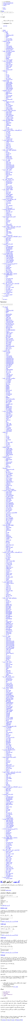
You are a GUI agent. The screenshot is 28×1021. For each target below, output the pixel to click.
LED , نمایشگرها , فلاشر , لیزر (9, 149)
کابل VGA (8, 743)
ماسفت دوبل (8, 342)
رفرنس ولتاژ (8, 343)
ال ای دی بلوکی (9, 626)
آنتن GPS (8, 716)
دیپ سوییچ (8, 170)
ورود (4, 7)
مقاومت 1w (8, 53)
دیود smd (7, 75)
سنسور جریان (9, 479)
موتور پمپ (8, 650)
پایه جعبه (8, 784)
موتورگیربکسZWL (10, 648)
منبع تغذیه (8, 221)
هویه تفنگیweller (9, 256)
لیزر (6, 619)
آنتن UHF (8, 715)
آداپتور (7, 217)
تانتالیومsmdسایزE (9, 363)
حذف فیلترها (8, 890)
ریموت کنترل (8, 237)
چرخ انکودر (8, 476)
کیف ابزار (8, 569)
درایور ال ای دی (9, 630)
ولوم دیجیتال (8, 336)
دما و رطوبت (8, 522)
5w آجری (8, 56)
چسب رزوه (8, 870)
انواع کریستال (9, 271)
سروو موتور (8, 163)
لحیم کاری (8, 131)
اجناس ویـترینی (9, 294)
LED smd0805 (9, 613)
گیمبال (7, 68)
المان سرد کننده (9, 547)
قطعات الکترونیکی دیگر (8, 120)
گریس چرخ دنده (9, 867)
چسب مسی (8, 290)
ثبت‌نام (4, 8)
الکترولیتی (8, 42)
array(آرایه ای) (9, 390)
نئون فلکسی (8, 622)
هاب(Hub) (8, 250)
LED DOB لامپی (9, 623)
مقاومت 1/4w (9, 52)
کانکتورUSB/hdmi (9, 702)
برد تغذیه (7, 769)
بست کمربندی (9, 183)
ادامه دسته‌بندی (9, 39)
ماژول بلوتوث (9, 114)
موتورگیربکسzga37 (10, 167)
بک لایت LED (8, 214)
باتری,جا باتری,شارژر (7, 140)
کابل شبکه (8, 741)
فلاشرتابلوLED (9, 616)
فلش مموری (8, 802)
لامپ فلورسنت (9, 211)
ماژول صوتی (8, 507)
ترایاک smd (8, 466)
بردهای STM (8, 516)
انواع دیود (8, 266)
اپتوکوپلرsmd (8, 536)
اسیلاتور (7, 123)
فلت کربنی (8, 738)
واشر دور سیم (9, 185)
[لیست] (1, 899)
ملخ (6, 421)
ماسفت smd (8, 96)
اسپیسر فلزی (9, 180)
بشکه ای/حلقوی (9, 83)
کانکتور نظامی (9, 711)
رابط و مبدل (8, 739)
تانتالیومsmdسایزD (10, 362)
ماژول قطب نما (9, 116)
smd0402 (8, 397)
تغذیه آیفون (8, 767)
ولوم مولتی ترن (9, 403)
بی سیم (7, 241)
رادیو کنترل (8, 419)
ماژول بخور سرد (9, 517)
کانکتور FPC (8, 708)
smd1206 (8, 386)
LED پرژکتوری (9, 621)
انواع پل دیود (8, 269)
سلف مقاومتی (9, 81)
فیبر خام (7, 575)
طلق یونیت (8, 848)
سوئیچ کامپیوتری (9, 817)
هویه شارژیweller (9, 257)
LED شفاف (8, 606)
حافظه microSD (9, 804)
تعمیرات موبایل (9, 580)
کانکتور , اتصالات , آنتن (8, 189)
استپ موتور (8, 162)
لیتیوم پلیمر (8, 594)
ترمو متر (7, 578)
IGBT (7, 94)
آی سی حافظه (9, 320)
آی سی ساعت (9, 341)
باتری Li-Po (8, 63)
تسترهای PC (8, 816)
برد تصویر (8, 212)
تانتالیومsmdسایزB (9, 359)
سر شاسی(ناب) (9, 673)
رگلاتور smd (8, 317)
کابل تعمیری (8, 746)
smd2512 (8, 389)
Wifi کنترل (8, 238)
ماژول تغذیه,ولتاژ (9, 506)
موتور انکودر (8, 649)
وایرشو (7, 720)
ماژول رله (8, 511)
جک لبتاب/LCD (9, 703)
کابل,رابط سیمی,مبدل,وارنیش (9, 199)
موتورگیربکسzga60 (10, 645)
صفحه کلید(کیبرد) (9, 246)
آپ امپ (7, 331)
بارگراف (7, 154)
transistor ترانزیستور (7, 90)
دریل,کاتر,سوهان (9, 567)
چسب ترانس (8, 869)
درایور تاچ (5, 299)
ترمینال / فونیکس (9, 697)
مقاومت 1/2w (9, 409)
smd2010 (8, 387)
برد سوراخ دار (9, 570)
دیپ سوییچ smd (9, 172)
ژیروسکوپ (8, 484)
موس (7, 245)
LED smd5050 (9, 629)
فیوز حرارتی (8, 539)
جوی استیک (8, 671)
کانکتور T (8, 426)
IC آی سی (5, 31)
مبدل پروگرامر (9, 573)
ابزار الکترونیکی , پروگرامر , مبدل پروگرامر (12, 130)
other (7, 32)
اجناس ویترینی (6, 293)
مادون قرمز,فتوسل (10, 101)
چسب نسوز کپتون (10, 868)
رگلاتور (7, 33)
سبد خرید (5, 25)
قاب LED (8, 617)
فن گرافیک (8, 658)
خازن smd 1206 (9, 47)
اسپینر (7, 422)
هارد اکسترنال (9, 812)
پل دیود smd (8, 78)
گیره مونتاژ (8, 565)
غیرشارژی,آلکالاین (10, 141)
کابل (7, 204)
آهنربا (7, 783)
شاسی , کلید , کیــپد (7, 169)
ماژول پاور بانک (9, 520)
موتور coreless (9, 431)
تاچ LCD (7, 152)
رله (6, 126)
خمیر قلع (8, 864)
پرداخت (4, 5)
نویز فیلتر (8, 770)
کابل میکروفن (9, 747)
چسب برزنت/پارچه (10, 287)
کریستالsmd (8, 122)
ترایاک (7, 98)
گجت (7, 230)
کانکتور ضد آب (9, 721)
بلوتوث (7, 807)
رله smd (7, 127)
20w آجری (8, 402)
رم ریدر (7, 805)
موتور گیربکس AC (10, 653)
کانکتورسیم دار (9, 707)
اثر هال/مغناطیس (9, 481)
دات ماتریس (8, 153)
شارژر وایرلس (9, 595)
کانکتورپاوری (8, 195)
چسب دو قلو (8, 859)
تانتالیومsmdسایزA (10, 48)
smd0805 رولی (9, 407)
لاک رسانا (8, 872)
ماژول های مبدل (9, 505)
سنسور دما (8, 104)
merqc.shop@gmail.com (8, 2)
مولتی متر (8, 132)
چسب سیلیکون (9, 862)
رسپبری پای (8, 513)
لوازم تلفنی (8, 231)
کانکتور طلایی (9, 424)
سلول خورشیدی (9, 590)
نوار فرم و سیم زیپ (10, 737)
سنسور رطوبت (9, 107)
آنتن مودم (8, 712)
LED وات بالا (8, 609)
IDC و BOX (8, 701)
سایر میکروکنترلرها (10, 323)
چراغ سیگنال (8, 632)
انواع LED (8, 268)
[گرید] (2, 899)
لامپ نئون (8, 628)
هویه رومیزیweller (10, 260)
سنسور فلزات (9, 480)
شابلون (7, 579)
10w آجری (8, 57)
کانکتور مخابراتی (9, 717)
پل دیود (7, 74)
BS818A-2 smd (4, 908)
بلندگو (7, 276)
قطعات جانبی (9, 232)
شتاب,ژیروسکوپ (9, 117)
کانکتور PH (8, 724)
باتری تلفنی (8, 145)
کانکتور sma (8, 700)
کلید (6, 177)
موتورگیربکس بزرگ (10, 647)
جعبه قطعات (8, 568)
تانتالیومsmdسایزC (9, 360)
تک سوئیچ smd (9, 174)
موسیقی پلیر (8, 279)
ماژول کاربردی (9, 508)
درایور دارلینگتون (9, 332)
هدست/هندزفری (9, 278)
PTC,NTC (8, 542)
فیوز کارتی (8, 548)
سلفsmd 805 (9, 84)
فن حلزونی (8, 655)
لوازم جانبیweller (9, 261)
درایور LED (8, 344)
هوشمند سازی (9, 111)
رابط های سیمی (9, 205)
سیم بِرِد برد (8, 203)
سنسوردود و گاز (9, 105)
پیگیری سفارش (6, 4)
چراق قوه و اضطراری (10, 227)
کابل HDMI (8, 742)
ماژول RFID (8, 499)
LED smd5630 (9, 618)
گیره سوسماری (9, 706)
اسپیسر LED (8, 633)
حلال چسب (8, 874)
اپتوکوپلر (7, 534)
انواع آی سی (8, 264)
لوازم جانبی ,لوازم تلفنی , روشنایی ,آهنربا (12, 226)
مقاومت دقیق (9, 401)
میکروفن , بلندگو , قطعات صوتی (10, 273)
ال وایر (7, 634)
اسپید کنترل (8, 67)
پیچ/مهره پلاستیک (9, 685)
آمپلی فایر (8, 328)
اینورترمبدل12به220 (10, 765)
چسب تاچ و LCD (9, 873)
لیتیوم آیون (8, 143)
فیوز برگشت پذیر (9, 550)
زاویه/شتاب (8, 482)
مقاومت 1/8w (9, 408)
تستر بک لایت (8, 215)
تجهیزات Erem (9, 827)
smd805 (7, 58)
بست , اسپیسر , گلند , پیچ (8, 179)
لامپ (7, 234)
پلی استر (7, 43)
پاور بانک (7, 596)
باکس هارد (8, 815)
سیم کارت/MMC (9, 710)
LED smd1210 (9, 611)
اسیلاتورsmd (8, 125)
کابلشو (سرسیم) (9, 718)
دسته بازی (8, 809)
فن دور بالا (8, 660)
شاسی (7, 175)
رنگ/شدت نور (9, 106)
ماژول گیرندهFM (9, 502)
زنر (6, 73)
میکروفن (8, 846)
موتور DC (8, 161)
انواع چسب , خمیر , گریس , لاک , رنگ (11, 283)
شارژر (7, 593)
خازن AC (8, 373)
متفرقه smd (8, 318)
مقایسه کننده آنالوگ (10, 346)
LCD (7, 151)
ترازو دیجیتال (8, 229)
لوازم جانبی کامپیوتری (8, 243)
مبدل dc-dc (8, 220)
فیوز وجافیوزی (9, 537)
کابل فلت (8, 736)
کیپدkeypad (8, 670)
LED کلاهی (8, 607)
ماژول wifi (8, 501)
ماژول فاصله (8, 112)
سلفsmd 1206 (9, 85)
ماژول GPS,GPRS (10, 115)
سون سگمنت (9, 156)
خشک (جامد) (8, 365)
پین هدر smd (8, 192)
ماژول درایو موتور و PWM (11, 512)
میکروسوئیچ (8, 675)
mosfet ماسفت (9, 93)
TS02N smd (3, 937)
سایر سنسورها (9, 485)
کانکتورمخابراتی (9, 194)
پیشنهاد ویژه (5, 295)
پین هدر (7, 190)
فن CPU (7, 659)
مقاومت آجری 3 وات (10, 398)
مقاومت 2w (8, 54)
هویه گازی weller (9, 258)
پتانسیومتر (8, 392)
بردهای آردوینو (9, 510)
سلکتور (7, 674)
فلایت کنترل (8, 423)
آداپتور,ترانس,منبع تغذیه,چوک (9, 216)
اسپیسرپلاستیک (9, 182)
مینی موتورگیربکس (10, 164)
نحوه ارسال (5, 993)
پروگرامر (8, 572)
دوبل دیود (8, 443)
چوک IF (7, 455)
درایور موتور (8, 334)
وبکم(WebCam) (9, 247)
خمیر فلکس (8, 866)
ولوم (7, 396)
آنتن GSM (8, 713)
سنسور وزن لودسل (10, 489)
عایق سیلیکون (9, 574)
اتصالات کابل (8, 744)
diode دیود (5, 70)
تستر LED (8, 615)
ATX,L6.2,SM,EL (9, 196)
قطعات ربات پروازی (7, 60)
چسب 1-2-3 (8, 861)
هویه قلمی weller (9, 255)
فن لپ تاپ (8, 656)
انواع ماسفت (8, 267)
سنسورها (5, 100)
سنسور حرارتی (9, 478)
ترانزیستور (8, 91)
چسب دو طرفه (9, 284)
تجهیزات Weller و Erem (8, 253)
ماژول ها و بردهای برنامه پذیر (9, 110)
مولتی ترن (8, 395)
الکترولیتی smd (9, 364)
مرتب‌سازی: (3, 900)
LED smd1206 (9, 612)
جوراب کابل (8, 734)
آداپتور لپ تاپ (9, 768)
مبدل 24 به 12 (9, 780)
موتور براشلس (9, 65)
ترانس (7, 219)
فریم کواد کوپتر (9, 62)
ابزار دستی (8, 133)
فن (6, 654)
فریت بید (8, 543)
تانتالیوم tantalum (9, 369)
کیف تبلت (8, 810)
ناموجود (2, 965)
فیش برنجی (8, 705)
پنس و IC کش (9, 563)
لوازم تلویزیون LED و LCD (9, 209)
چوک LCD (8, 210)
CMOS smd (8, 315)
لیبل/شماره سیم (9, 686)
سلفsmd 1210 (9, 86)
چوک (7, 222)
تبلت (7, 811)
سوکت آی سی (9, 38)
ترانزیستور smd (9, 95)
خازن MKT (8, 377)
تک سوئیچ (8, 173)
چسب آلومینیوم (9, 289)
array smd (8, 391)
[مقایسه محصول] (1, 920)
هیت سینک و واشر (10, 544)
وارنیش (7, 206)
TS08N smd (3, 924)
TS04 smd (3, 955)
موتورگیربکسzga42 (10, 644)
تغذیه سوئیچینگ (9, 327)
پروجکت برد (8, 135)
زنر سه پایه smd (9, 442)
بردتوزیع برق (8, 427)
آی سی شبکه (8, 348)
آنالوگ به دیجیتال (9, 338)
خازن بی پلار (8, 372)
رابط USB (8, 337)
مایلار (7, 368)
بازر (6, 277)
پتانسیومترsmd (9, 394)
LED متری (8, 610)
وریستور (7, 541)
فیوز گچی (8, 549)
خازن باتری (8, 370)
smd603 (7, 405)
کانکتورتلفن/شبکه (9, 698)
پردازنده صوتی (9, 326)
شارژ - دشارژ (8, 521)
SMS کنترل (8, 240)
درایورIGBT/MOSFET (10, 329)
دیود (6, 72)
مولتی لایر (8, 367)
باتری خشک (8, 147)
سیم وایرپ (8, 201)
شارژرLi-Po (8, 428)
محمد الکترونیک (6, 991)
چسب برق (8, 288)
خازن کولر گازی (9, 374)
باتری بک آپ (8, 146)
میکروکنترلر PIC (9, 325)
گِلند (6, 184)
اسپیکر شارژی (9, 281)
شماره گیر (8, 785)
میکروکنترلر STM (9, 321)
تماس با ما (15, 986)
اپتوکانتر (7, 102)
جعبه (7, 781)
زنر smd (7, 77)
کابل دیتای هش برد (10, 748)
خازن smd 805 (9, 46)
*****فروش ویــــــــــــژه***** (10, 263)
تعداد (2, 903)
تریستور (7, 465)
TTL (7, 37)
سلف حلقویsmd (9, 88)
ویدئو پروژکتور (9, 806)
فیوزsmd (7, 538)
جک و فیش (8, 193)
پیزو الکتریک (8, 487)
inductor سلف (6, 80)
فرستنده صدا (8, 847)
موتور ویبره (8, 652)
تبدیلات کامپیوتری (9, 251)
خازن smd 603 (9, 375)
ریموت (7, 242)
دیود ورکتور (8, 445)
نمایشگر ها (8, 523)
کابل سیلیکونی (9, 429)
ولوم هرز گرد (8, 400)
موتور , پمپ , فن (6, 159)
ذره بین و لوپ (9, 562)
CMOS (7, 36)
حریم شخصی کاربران (7, 994)
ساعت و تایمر (9, 500)
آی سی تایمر (8, 347)
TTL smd (8, 316)
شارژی (7, 142)
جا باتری (7, 591)
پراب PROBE (9, 200)
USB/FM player (9, 274)
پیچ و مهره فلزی (9, 187)
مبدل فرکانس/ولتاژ (10, 339)
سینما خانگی (8, 723)
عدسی (7, 44)
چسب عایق (8, 285)
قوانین (4, 995)
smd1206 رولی (9, 406)
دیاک (7, 440)
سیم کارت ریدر (9, 814)
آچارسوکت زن (9, 564)
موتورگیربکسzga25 (10, 166)
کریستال (7, 121)
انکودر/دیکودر (8, 333)
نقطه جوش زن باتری (10, 560)
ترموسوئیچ (8, 546)
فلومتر (7, 486)
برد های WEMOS (9, 518)
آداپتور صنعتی (9, 224)
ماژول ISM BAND (10, 504)
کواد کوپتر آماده (9, 64)
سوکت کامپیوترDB (10, 696)
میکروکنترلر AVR (9, 35)
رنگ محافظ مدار (9, 875)
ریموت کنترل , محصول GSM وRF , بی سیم (12, 236)
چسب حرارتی (9, 858)
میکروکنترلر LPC (9, 322)
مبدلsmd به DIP (9, 576)
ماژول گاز (8, 515)
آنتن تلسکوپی (8, 722)
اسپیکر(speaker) (9, 248)
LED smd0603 (9, 627)
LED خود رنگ (9, 157)
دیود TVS (8, 444)
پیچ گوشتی (8, 137)
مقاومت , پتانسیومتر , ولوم (9, 51)
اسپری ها (8, 136)
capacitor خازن (6, 41)
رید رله (7, 533)
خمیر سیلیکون (9, 863)
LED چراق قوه (9, 624)
